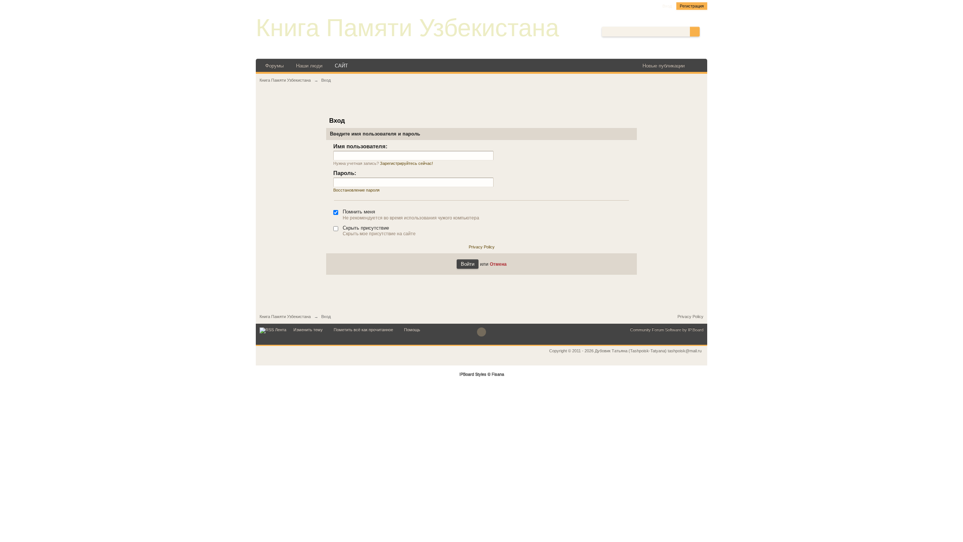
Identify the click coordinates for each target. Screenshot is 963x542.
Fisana (498, 374)
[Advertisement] (481, 104)
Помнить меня (359, 212)
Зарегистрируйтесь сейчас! (406, 163)
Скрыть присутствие (366, 228)
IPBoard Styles (472, 374)
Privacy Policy (482, 247)
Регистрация (692, 6)
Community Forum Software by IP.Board (666, 329)
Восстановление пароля (356, 190)
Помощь (412, 329)
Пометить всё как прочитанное (363, 329)
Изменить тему (308, 329)
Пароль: (344, 173)
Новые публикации (664, 66)
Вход (667, 6)
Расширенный (704, 31)
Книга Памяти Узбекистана (407, 27)
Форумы (274, 66)
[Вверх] (481, 331)
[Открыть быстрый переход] (696, 65)
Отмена (498, 264)
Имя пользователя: (360, 146)
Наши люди (309, 66)
